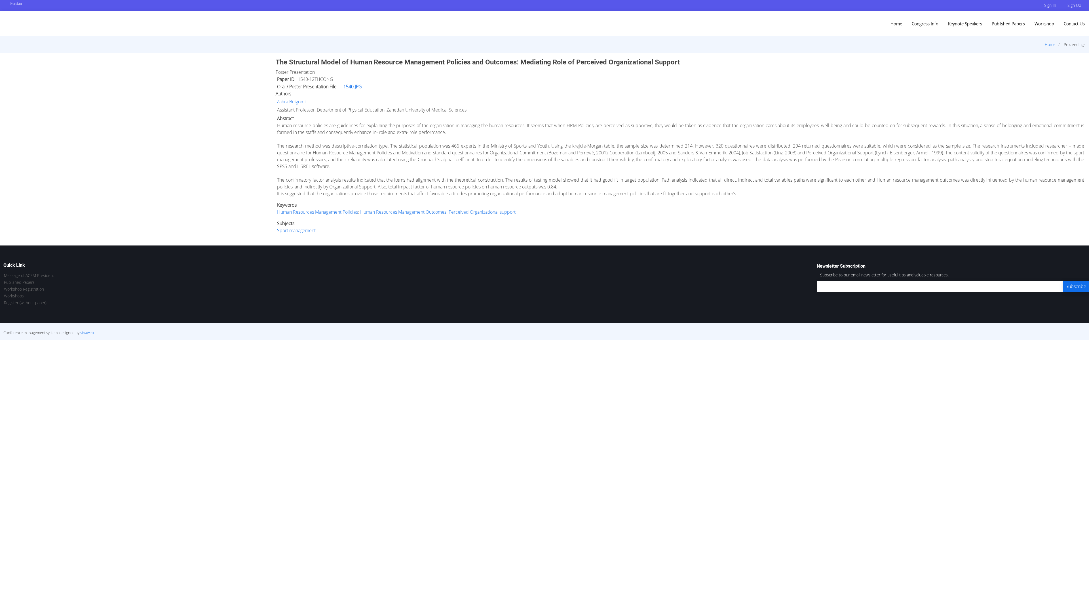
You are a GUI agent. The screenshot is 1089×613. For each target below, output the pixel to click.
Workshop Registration (24, 289)
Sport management (296, 230)
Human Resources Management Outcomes (403, 212)
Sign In (1050, 5)
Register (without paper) (25, 303)
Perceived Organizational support (482, 212)
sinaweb (87, 332)
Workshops (14, 296)
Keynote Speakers (965, 23)
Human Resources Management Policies (317, 212)
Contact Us (1074, 23)
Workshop (1044, 23)
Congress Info (925, 23)
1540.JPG (352, 86)
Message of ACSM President (29, 276)
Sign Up (1074, 5)
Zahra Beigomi (291, 101)
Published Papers (1008, 23)
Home (896, 23)
